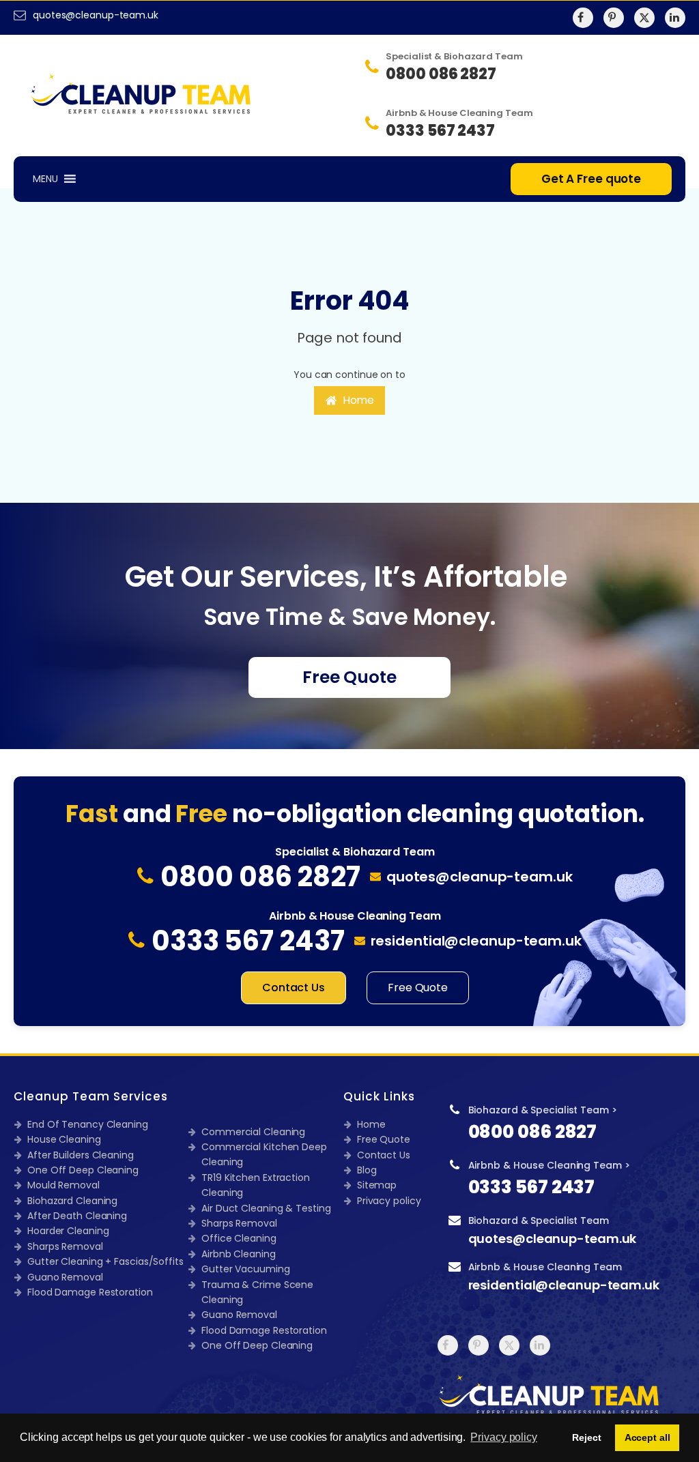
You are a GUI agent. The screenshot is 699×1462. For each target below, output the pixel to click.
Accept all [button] (647, 1437)
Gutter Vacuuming (245, 1269)
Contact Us (293, 987)
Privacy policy (389, 1201)
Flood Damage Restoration (90, 1292)
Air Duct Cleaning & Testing (265, 1208)
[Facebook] (583, 18)
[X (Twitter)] (644, 18)
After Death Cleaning (77, 1216)
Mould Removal (63, 1185)
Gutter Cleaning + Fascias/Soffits (105, 1261)
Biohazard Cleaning (72, 1201)
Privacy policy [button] (503, 1437)
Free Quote (349, 677)
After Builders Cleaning (80, 1155)
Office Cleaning (238, 1238)
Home (371, 1124)
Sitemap (377, 1185)
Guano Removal (65, 1277)
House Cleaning (64, 1139)
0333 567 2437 (531, 1187)
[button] (350, 400)
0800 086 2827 (532, 1132)
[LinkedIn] (675, 18)
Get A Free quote (591, 179)
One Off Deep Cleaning (83, 1170)
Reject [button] (586, 1437)
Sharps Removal (65, 1246)
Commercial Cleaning (253, 1132)
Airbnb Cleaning (238, 1254)
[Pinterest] (613, 18)
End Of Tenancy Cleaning (87, 1124)
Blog (367, 1170)
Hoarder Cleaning (68, 1231)
